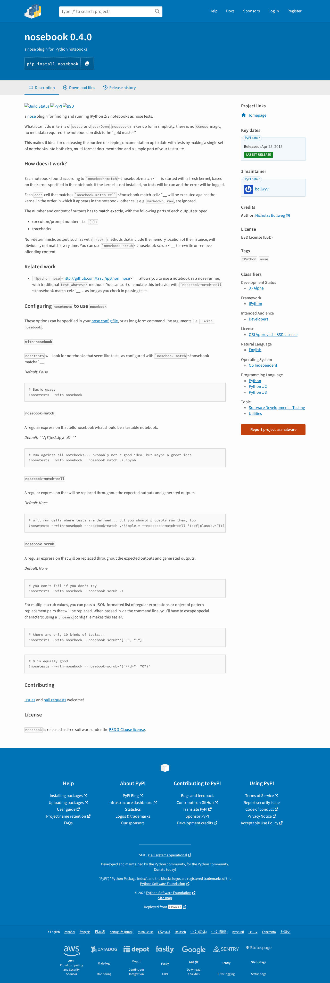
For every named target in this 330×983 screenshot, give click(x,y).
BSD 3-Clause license (127, 729)
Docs (230, 11)
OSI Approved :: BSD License (273, 334)
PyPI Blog (131, 796)
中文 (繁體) (219, 932)
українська (145, 932)
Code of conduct (259, 809)
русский (238, 932)
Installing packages (66, 796)
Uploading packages (66, 802)
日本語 (100, 932)
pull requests (55, 700)
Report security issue (262, 802)
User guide (66, 809)
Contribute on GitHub (195, 802)
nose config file (105, 321)
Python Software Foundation (162, 884)
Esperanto (269, 932)
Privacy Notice (260, 816)
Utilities (255, 413)
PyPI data (251, 137)
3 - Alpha (256, 288)
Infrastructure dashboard (131, 802)
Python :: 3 (258, 392)
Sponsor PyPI (197, 816)
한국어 (285, 932)
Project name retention (66, 816)
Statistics (133, 809)
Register (294, 11)
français (85, 932)
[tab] (41, 87)
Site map (165, 898)
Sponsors (251, 11)
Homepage (257, 115)
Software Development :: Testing (277, 407)
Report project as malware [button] (273, 429)
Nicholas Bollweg (270, 215)
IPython (255, 304)
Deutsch (180, 932)
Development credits (195, 823)
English (255, 350)
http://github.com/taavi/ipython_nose (96, 278)
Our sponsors (133, 823)
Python (255, 381)
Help (214, 11)
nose (31, 116)
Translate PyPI (195, 809)
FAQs (68, 823)
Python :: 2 (258, 386)
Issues (29, 700)
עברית (253, 932)
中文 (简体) (199, 932)
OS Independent (263, 365)
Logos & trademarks (133, 816)
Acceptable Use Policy (259, 823)
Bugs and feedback (197, 796)
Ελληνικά (164, 932)
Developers (258, 319)
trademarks (212, 878)
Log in (273, 11)
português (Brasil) (122, 932)
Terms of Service (259, 796)
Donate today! (165, 869)
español (69, 932)
